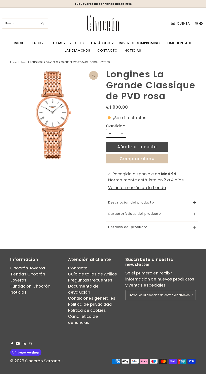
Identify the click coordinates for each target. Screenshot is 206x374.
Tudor (38, 43)
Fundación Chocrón (30, 286)
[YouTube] (18, 344)
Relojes (76, 43)
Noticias (133, 50)
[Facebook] (12, 344)
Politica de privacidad (90, 304)
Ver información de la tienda (137, 187)
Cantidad (116, 126)
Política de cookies (87, 310)
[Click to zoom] (93, 75)
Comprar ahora (137, 158)
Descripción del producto (131, 202)
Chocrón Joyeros (27, 268)
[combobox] (25, 24)
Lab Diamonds (77, 50)
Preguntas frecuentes (90, 280)
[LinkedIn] (24, 344)
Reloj (24, 62)
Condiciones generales (91, 298)
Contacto (107, 50)
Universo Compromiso (138, 43)
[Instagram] (30, 344)
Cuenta (183, 23)
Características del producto (134, 213)
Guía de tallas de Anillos (92, 274)
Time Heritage (179, 43)
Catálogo (100, 43)
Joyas (56, 43)
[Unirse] (191, 295)
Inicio (19, 43)
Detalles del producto (127, 227)
